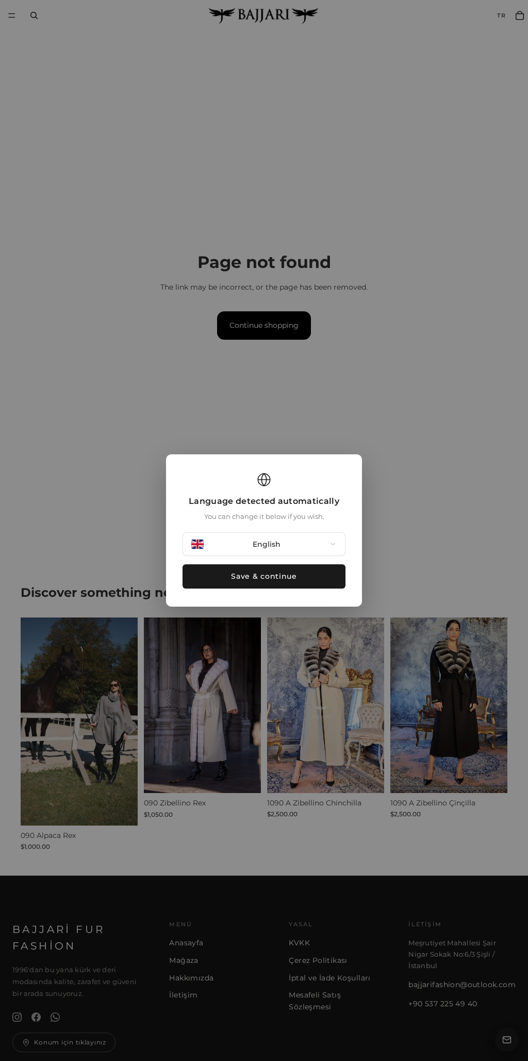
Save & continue (264, 576)
